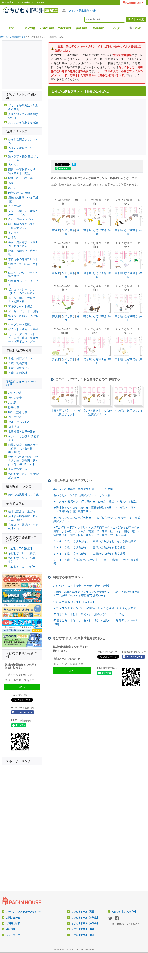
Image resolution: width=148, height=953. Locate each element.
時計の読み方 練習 (19, 192)
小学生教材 (47, 28)
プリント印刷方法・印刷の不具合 (23, 107)
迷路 (11, 182)
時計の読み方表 (17, 412)
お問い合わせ (13, 917)
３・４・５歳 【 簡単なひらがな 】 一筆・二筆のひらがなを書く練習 (96, 561)
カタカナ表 (15, 397)
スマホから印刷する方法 (23, 122)
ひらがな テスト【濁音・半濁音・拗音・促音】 (82, 585)
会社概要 (10, 929)
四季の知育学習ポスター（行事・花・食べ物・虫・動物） (23, 448)
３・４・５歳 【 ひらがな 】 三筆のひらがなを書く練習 (89, 547)
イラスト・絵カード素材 (23, 329)
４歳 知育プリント (20, 368)
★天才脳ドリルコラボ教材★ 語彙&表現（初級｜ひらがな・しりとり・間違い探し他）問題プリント (94, 509)
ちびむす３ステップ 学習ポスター (23, 475)
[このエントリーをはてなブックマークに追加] (74, 166)
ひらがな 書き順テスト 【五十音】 (74, 601)
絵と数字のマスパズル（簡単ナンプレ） (21, 226)
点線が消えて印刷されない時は (23, 115)
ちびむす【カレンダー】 (23, 566)
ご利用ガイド (13, 923)
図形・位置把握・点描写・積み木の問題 (21, 171)
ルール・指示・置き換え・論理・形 (21, 299)
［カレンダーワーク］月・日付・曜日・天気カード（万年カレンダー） (23, 338)
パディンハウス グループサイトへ (23, 911)
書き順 (56, 230)
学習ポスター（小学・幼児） (21, 383)
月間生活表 (15, 206)
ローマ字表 (15, 417)
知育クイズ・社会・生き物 (23, 265)
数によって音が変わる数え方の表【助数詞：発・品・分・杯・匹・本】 (23, 460)
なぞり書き (68, 230)
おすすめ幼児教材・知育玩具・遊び (23, 518)
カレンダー (115, 28)
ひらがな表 (15, 392)
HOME (137, 28)
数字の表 (13, 407)
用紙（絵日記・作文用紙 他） (23, 199)
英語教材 (81, 28)
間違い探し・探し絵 (20, 178)
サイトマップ (13, 935)
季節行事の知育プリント (23, 259)
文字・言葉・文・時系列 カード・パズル (23, 212)
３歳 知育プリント (20, 358)
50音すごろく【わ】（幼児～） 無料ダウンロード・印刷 (88, 614)
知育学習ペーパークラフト (23, 282)
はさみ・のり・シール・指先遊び (23, 274)
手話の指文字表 (17, 469)
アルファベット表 (19, 421)
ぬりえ (12, 187)
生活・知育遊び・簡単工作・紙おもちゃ (23, 244)
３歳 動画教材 (17, 363)
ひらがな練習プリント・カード (23, 141)
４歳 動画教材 (17, 372)
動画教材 (98, 28)
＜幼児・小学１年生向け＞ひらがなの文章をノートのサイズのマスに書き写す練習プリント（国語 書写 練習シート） (96, 593)
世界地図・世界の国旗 (21, 431)
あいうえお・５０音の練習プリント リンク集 (81, 495)
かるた (12, 237)
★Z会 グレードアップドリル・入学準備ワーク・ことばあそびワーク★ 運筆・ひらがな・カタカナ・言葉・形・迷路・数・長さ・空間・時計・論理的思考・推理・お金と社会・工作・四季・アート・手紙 (96, 531)
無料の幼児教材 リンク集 (23, 494)
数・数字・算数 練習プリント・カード (23, 158)
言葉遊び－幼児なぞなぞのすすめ (23, 526)
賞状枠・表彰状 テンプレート (23, 317)
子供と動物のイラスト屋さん (125, 924)
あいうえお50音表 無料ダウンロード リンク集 (83, 488)
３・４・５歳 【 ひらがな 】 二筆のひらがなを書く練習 (89, 553)
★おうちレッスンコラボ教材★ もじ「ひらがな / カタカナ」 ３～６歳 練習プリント (98, 519)
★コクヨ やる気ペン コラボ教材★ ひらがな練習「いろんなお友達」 (96, 501)
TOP (11, 28)
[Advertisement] (98, 126)
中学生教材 (64, 28)
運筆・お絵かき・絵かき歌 (23, 252)
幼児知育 (30, 28)
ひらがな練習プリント (16, 37)
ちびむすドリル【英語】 (23, 553)
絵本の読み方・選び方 (21, 511)
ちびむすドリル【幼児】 (84, 911)
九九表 (12, 402)
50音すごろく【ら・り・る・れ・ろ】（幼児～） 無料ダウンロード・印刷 (96, 622)
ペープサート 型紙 (19, 324)
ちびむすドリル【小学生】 (21, 560)
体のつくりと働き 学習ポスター (23, 438)
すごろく (13, 232)
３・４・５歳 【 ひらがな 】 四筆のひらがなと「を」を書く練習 (94, 541)
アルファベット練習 (20, 306)
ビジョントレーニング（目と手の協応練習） (21, 291)
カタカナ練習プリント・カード (23, 149)
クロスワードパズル (20, 219)
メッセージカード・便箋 (23, 311)
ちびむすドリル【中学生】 (85, 923)
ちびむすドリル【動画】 (84, 935)
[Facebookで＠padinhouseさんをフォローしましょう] (134, 657)
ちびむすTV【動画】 (20, 548)
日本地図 (13, 426)
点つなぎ (13, 164)
